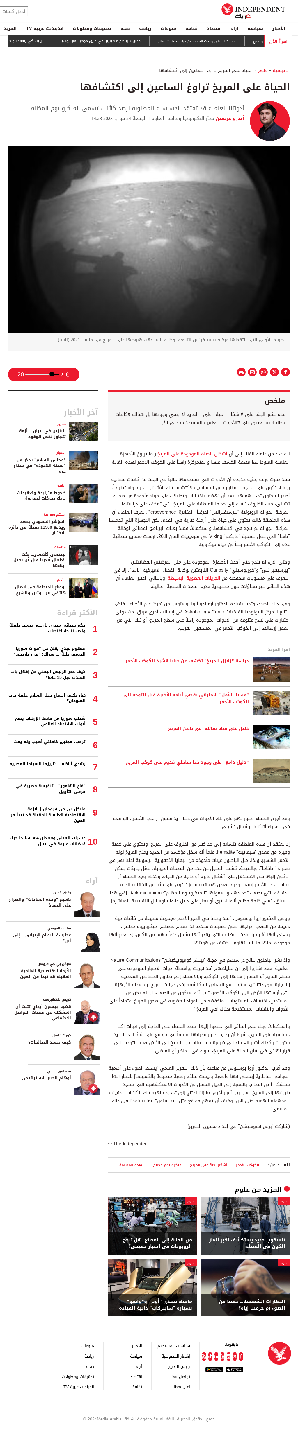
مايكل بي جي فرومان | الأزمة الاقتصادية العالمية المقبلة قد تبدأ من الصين (47, 814)
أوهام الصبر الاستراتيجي (46, 1078)
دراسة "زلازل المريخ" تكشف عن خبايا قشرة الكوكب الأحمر (187, 661)
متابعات (60, 547)
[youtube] (222, 1356)
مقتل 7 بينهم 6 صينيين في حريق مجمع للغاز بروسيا (121, 41)
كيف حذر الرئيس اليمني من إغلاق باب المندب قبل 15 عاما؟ (48, 674)
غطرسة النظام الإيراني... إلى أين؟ (42, 938)
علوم (262, 70)
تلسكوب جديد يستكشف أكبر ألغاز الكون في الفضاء (247, 1243)
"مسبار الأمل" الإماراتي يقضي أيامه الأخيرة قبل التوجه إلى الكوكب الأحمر (186, 698)
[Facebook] (241, 1356)
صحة (125, 28)
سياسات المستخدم (173, 1346)
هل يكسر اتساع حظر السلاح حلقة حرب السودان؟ (47, 698)
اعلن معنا (182, 1386)
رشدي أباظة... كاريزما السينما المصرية (48, 764)
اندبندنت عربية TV (44, 28)
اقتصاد (214, 28)
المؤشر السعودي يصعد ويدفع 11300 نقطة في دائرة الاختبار (37, 527)
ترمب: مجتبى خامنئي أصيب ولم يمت (50, 742)
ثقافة (191, 28)
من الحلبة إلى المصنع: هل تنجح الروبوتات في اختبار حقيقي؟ (157, 1243)
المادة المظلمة (132, 1165)
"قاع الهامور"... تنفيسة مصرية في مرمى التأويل (51, 789)
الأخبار (278, 28)
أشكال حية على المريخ (208, 1165)
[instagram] (228, 1356)
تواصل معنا (180, 1376)
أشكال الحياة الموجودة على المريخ (192, 453)
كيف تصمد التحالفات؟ (49, 1042)
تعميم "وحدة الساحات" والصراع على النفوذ (40, 902)
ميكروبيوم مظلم (167, 1165)
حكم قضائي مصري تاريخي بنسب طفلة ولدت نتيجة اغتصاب (47, 628)
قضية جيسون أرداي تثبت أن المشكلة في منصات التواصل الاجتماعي (42, 1012)
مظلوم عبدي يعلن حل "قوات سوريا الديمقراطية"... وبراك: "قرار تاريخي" (50, 651)
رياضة (145, 28)
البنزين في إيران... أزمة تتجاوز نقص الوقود (42, 434)
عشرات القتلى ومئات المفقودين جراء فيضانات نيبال (217, 41)
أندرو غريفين (229, 118)
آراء (234, 28)
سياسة (255, 28)
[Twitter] (235, 1356)
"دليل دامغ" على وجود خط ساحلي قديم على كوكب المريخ (187, 762)
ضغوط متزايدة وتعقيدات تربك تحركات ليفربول (41, 496)
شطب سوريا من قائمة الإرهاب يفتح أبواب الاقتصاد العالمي (50, 721)
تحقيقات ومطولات (92, 28)
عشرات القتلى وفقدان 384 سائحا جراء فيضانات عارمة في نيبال (48, 841)
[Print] (241, 372)
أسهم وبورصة (55, 515)
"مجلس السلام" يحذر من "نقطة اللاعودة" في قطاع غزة (40, 465)
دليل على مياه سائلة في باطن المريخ (208, 729)
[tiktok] (210, 1356)
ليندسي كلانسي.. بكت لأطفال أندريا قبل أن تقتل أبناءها (39, 560)
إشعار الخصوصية (176, 1356)
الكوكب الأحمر (247, 1165)
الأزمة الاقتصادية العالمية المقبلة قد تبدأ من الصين (45, 974)
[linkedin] (216, 1356)
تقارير (61, 424)
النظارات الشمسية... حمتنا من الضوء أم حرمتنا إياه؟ (252, 1304)
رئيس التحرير (179, 1366)
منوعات (168, 28)
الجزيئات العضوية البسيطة (194, 578)
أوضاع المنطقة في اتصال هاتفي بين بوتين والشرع (40, 590)
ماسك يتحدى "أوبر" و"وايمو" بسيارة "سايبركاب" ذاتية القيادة (155, 1304)
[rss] (204, 1356)
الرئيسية (281, 70)
